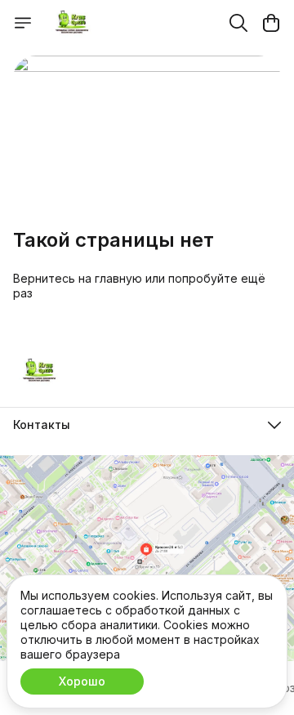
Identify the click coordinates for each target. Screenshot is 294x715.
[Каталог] (23, 23)
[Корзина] (271, 23)
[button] (147, 425)
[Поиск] (238, 23)
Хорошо (82, 681)
